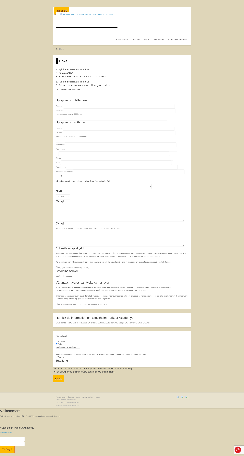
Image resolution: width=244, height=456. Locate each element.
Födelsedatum (69, 114)
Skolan (103, 323)
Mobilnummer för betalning (66, 347)
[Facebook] (178, 398)
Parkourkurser (122, 39)
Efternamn (60, 111)
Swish (60, 344)
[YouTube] (182, 398)
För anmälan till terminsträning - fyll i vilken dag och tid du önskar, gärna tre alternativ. (88, 229)
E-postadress (61, 167)
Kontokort (61, 341)
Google (121, 323)
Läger (146, 39)
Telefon (58, 158)
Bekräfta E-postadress (64, 172)
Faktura (61, 357)
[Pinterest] (186, 398)
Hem (57, 49)
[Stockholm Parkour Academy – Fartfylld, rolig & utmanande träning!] (86, 15)
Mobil (58, 163)
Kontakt (97, 397)
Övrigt (146, 323)
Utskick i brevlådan (80, 323)
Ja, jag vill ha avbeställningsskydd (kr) (73, 268)
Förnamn (59, 106)
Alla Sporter (159, 39)
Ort (57, 154)
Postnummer (60, 149)
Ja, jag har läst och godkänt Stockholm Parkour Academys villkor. (82, 304)
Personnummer (71, 136)
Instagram (112, 323)
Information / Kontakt (177, 39)
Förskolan (94, 323)
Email (140, 323)
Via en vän (131, 323)
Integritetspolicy (87, 397)
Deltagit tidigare (63, 323)
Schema (136, 39)
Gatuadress (60, 145)
